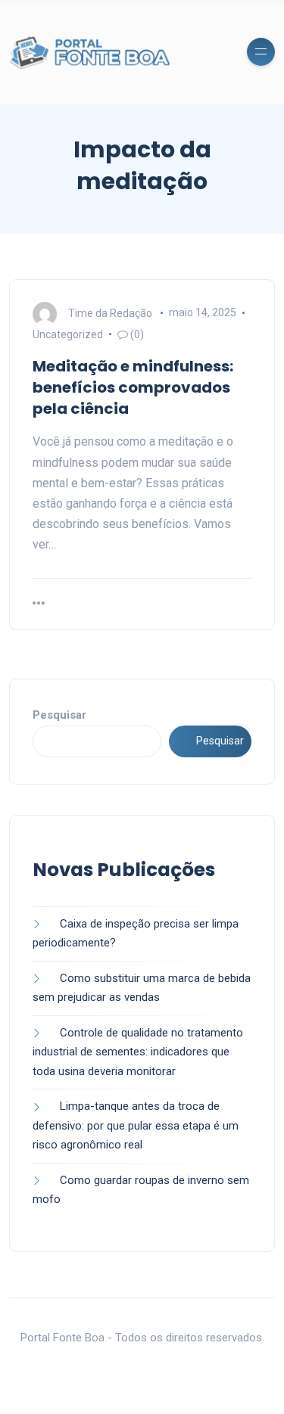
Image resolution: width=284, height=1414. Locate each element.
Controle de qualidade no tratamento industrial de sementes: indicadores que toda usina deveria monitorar (138, 1052)
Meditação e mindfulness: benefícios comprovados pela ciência (133, 387)
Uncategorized (68, 334)
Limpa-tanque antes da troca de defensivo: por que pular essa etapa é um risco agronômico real (136, 1125)
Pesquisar (59, 715)
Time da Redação (110, 312)
